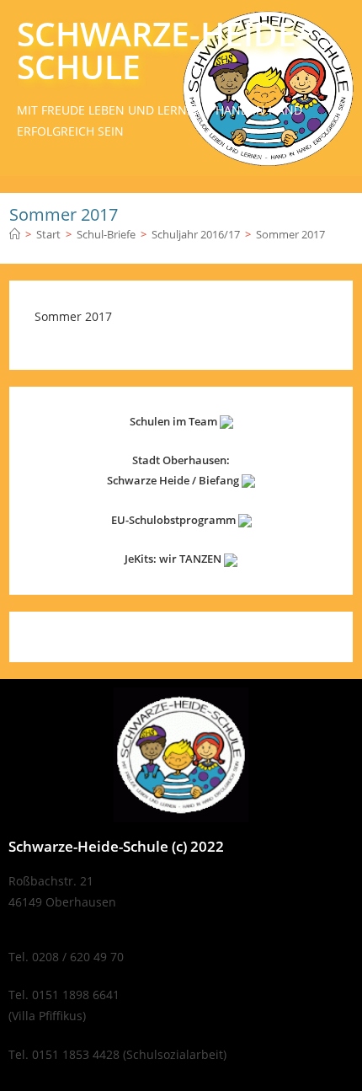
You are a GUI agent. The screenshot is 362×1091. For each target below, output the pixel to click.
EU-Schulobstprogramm (174, 519)
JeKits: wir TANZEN (174, 558)
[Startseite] (14, 234)
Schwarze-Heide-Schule (162, 49)
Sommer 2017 (290, 234)
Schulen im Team (175, 421)
